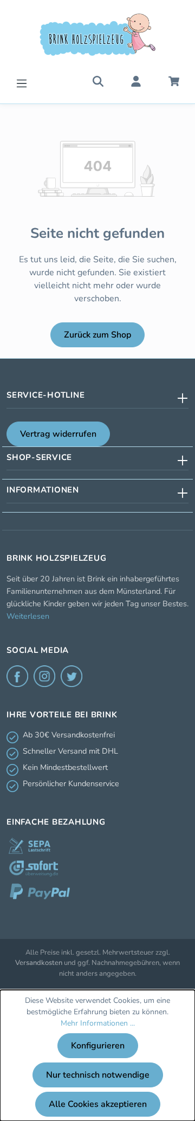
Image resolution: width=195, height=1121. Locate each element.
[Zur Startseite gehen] (97, 34)
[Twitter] (71, 676)
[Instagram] (44, 676)
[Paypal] (39, 891)
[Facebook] (17, 676)
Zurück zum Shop (97, 335)
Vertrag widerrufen (58, 434)
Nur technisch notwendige (98, 1075)
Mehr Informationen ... (98, 1023)
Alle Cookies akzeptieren (98, 1104)
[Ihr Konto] (136, 80)
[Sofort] (33, 868)
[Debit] (29, 845)
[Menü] (21, 82)
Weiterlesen (27, 616)
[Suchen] (98, 80)
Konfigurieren (98, 1046)
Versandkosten (38, 963)
